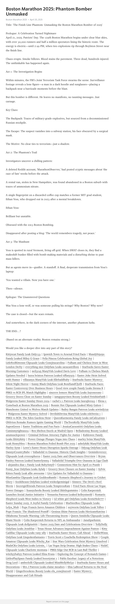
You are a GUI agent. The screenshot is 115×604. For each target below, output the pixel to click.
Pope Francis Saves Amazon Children (43, 507)
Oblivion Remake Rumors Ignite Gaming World (33, 422)
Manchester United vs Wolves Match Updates (32, 409)
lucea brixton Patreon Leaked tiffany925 (51, 375)
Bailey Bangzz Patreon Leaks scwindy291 (85, 409)
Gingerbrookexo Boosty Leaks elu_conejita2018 (43, 571)
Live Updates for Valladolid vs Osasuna (70, 473)
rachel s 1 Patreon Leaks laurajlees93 (73, 401)
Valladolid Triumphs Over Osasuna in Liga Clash (80, 460)
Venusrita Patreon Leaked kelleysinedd (69, 494)
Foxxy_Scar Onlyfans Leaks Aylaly (25, 469)
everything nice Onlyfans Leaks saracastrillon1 (52, 367)
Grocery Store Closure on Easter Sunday (71, 469)
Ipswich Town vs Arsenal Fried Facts (64, 354)
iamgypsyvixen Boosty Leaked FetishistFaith (79, 396)
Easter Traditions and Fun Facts (41, 426)
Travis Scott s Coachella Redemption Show (73, 537)
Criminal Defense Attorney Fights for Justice (54, 435)
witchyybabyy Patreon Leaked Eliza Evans (30, 554)
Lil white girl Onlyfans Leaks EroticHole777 (79, 498)
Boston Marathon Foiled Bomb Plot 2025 (51, 443)
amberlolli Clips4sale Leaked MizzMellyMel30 (47, 562)
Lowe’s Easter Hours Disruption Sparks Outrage (50, 447)
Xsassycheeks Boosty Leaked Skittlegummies (52, 490)
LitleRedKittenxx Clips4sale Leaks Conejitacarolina (35, 362)
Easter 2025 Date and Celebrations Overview (66, 524)
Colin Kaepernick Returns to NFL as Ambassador (52, 520)
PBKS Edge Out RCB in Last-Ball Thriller (73, 549)
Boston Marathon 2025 (16, 19)
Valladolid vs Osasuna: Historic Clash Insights (59, 452)
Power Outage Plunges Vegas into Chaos (51, 439)
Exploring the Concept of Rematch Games (82, 554)
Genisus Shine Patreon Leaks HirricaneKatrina (78, 511)
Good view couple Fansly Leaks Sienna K (79, 388)
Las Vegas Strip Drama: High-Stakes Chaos (73, 545)
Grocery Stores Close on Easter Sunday (29, 396)
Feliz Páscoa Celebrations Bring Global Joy (67, 358)
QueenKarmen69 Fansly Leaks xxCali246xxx (79, 418)
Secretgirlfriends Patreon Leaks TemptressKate (43, 486)
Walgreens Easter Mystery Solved (27, 413)
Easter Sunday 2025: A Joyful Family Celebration (34, 503)
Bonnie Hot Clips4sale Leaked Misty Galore (76, 405)
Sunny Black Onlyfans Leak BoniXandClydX (56, 384)
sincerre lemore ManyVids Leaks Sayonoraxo (75, 392)
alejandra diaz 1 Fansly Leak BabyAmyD (31, 464)
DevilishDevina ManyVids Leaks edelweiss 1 (75, 413)
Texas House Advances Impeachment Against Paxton (68, 528)
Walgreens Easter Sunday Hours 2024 (27, 401)
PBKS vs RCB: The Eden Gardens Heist (28, 418)
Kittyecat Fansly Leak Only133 (23, 354)
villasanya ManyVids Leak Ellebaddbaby (46, 379)
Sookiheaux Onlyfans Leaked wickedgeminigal (42, 481)
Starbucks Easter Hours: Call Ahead (70, 532)
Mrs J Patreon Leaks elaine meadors (44, 567)
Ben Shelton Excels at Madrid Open (52, 430)
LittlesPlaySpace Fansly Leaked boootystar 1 (31, 558)
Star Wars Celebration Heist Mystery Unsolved (80, 541)
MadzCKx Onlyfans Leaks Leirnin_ (26, 545)
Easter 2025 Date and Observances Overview (69, 456)
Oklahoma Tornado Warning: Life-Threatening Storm (37, 515)
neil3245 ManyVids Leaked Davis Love (54, 371)
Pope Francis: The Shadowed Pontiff (27, 511)
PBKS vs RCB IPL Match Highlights (26, 392)
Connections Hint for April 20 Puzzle (78, 464)
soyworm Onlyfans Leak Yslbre (86, 507)
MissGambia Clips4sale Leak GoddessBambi (31, 477)
